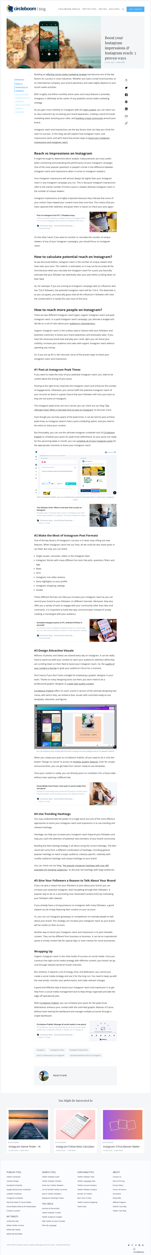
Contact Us (117, 1177)
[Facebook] (132, 1245)
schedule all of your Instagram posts (94, 441)
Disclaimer (117, 1194)
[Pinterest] (139, 1245)
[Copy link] (126, 123)
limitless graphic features (85, 761)
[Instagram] (135, 1245)
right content (89, 109)
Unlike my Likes (13, 1221)
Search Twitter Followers (51, 1194)
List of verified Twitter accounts (54, 1189)
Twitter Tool (89, 9)
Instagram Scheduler (15, 1198)
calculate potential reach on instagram (85, 1055)
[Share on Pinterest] (126, 101)
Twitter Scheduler (14, 1177)
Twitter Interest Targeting (87, 1202)
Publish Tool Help (120, 1206)
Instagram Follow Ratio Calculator (75, 1146)
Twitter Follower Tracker (51, 1213)
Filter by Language (49, 1225)
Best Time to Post (84, 1198)
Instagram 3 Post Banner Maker (121, 1146)
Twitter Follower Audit (50, 1177)
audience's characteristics (82, 323)
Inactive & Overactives (50, 1208)
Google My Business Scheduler (19, 1189)
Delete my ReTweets (15, 1234)
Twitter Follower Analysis (87, 1189)
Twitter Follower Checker (51, 1181)
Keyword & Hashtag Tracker (53, 1198)
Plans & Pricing (119, 1181)
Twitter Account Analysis (87, 1185)
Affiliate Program (119, 1202)
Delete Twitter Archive (15, 1225)
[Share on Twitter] (126, 87)
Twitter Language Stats (86, 1181)
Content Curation (13, 1211)
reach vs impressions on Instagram (50, 1055)
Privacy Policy (118, 1185)
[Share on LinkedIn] (126, 108)
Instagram (41, 1050)
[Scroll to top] (126, 80)
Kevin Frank (60, 1075)
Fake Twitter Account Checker (53, 1221)
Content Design (13, 1181)
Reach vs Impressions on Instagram (21, 87)
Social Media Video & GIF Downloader (21, 1206)
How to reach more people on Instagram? (22, 108)
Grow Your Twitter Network (52, 1185)
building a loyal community (89, 118)
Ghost (68, 1245)
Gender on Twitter (84, 1194)
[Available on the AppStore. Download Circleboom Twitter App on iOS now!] (138, 1251)
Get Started (135, 9)
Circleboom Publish (69, 9)
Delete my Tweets (14, 1229)
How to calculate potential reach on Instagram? (22, 97)
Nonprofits (117, 1198)
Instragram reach (57, 1050)
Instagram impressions (79, 1050)
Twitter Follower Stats (85, 1177)
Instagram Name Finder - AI (24, 1146)
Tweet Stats (81, 1206)
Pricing (103, 9)
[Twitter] (128, 1245)
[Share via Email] (126, 116)
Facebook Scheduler (14, 1185)
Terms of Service (119, 1189)
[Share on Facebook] (126, 94)
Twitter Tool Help (119, 1211)
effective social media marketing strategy (66, 74)
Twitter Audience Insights (52, 1217)
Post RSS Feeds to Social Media (19, 1202)
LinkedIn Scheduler (14, 1194)
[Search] (123, 9)
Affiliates (114, 9)
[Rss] (142, 1245)
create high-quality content (80, 683)
